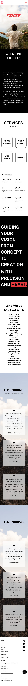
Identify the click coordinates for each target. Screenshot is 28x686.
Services (3, 647)
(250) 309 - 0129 (5, 668)
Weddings (21, 157)
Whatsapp (3, 670)
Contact (3, 649)
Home (2, 642)
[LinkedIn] (23, 650)
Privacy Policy (4, 651)
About (2, 645)
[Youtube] (23, 647)
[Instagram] (23, 640)
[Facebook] (23, 644)
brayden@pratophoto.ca (7, 673)
